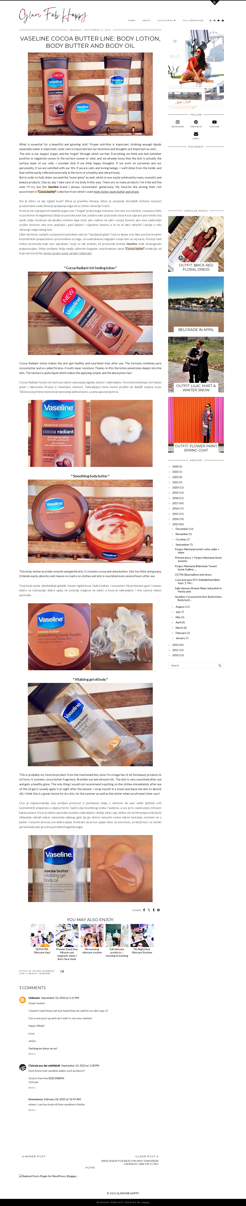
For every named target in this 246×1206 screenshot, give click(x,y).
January (180, 638)
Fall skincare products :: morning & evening (117, 952)
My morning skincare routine (92, 950)
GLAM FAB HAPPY (127, 1193)
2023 (175, 471)
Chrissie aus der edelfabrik (44, 1065)
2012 (175, 644)
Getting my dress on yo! (42, 1048)
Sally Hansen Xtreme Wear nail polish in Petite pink (198, 590)
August (180, 606)
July (178, 611)
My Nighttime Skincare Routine (142, 950)
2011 (175, 650)
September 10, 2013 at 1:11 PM (60, 997)
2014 (175, 519)
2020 (175, 487)
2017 (175, 503)
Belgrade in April (196, 330)
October (181, 539)
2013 (175, 524)
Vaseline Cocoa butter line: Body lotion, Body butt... (198, 598)
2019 (175, 492)
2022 (175, 477)
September (182, 544)
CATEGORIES (165, 20)
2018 (175, 498)
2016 (175, 508)
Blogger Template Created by (123, 1202)
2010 (175, 655)
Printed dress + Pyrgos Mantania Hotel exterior (198, 559)
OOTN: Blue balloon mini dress (193, 574)
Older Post (130, 1160)
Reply (32, 1054)
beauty (33, 973)
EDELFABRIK (56, 1078)
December (182, 528)
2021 (175, 482)
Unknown (34, 997)
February (181, 632)
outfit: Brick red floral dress (196, 267)
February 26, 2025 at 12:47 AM (62, 1099)
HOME (131, 20)
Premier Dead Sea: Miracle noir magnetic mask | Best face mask (67, 953)
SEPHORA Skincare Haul (42, 950)
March (179, 627)
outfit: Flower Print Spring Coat (196, 448)
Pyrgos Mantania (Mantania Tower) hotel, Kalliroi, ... (196, 567)
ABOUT (146, 20)
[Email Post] (61, 971)
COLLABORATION (193, 20)
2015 (175, 513)
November (182, 534)
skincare (45, 973)
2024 (175, 466)
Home (90, 1167)
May (178, 617)
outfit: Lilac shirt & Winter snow (196, 388)
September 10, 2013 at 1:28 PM (80, 1065)
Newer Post (35, 1156)
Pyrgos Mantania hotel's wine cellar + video (197, 550)
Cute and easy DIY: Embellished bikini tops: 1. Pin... (197, 581)
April (178, 622)
